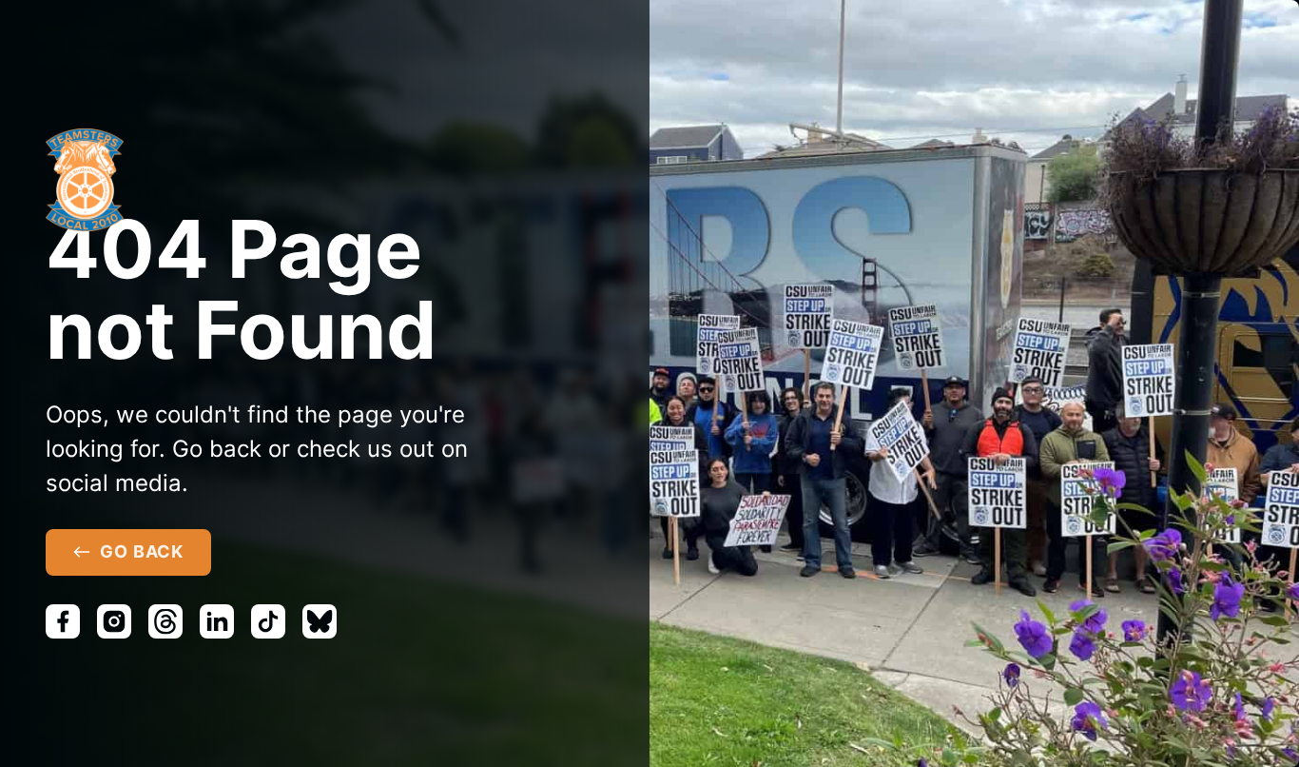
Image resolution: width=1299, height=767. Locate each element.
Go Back (142, 551)
